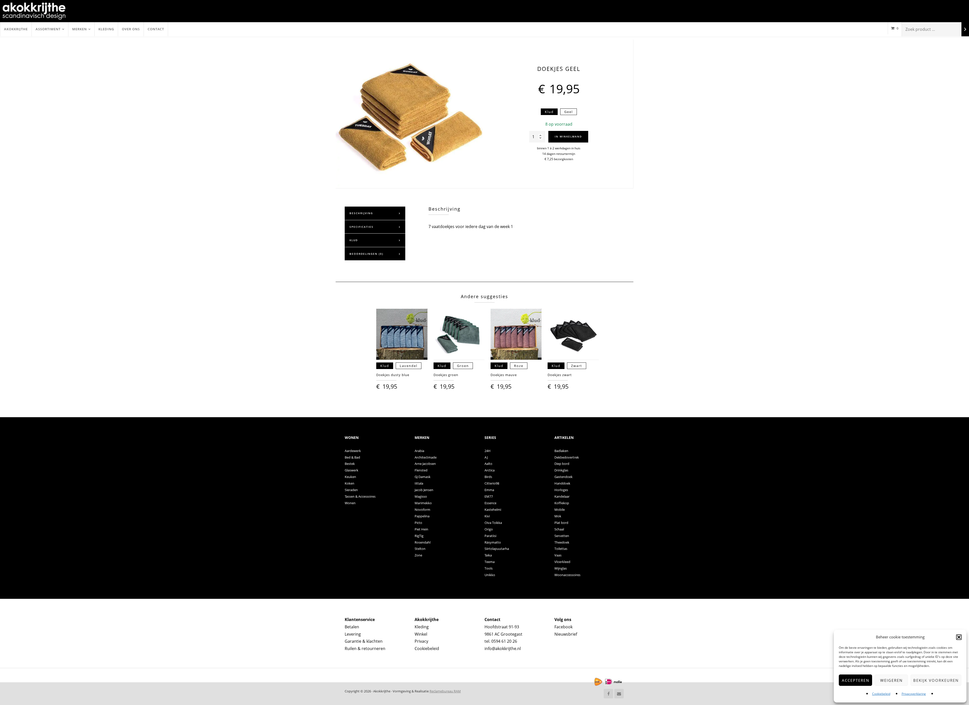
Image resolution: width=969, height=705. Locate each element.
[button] (958, 637)
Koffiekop (561, 503)
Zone (418, 555)
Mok (557, 516)
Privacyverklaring (914, 694)
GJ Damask (422, 476)
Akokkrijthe (16, 29)
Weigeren (891, 680)
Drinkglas (561, 470)
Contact (156, 29)
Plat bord (561, 522)
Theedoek (561, 542)
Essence (490, 503)
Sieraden (351, 490)
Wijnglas (560, 568)
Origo (488, 529)
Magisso (421, 496)
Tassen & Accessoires (360, 496)
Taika (488, 555)
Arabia (419, 450)
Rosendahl (422, 542)
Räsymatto (492, 542)
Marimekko (423, 503)
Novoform (422, 509)
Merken (79, 29)
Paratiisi (490, 535)
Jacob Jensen (424, 490)
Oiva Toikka (493, 522)
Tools (488, 568)
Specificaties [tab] (361, 227)
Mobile (559, 509)
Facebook (563, 627)
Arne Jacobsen (425, 463)
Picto (418, 522)
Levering (353, 634)
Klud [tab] (353, 240)
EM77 (488, 496)
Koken (349, 483)
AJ (486, 457)
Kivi (487, 516)
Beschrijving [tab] (361, 213)
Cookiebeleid (881, 694)
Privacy (421, 641)
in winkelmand (568, 136)
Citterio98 (491, 483)
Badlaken (561, 450)
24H (487, 450)
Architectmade (426, 457)
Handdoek (562, 483)
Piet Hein (421, 529)
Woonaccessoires (567, 575)
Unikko (489, 575)
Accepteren (855, 680)
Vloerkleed (562, 561)
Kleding (106, 29)
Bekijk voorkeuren (936, 680)
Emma (489, 490)
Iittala (419, 483)
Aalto (488, 463)
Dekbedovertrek (566, 457)
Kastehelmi (492, 509)
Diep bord (561, 463)
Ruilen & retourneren (365, 648)
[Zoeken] (965, 29)
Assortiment (48, 29)
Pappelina (422, 516)
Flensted (421, 470)
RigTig (419, 535)
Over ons (131, 29)
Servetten (561, 535)
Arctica (489, 470)
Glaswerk (351, 470)
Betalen (352, 627)
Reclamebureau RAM (445, 691)
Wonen (350, 503)
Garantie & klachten (364, 641)
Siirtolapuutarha (496, 548)
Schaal (559, 529)
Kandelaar (562, 496)
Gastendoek (563, 476)
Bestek (350, 463)
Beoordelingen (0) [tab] (366, 254)
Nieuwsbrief (565, 634)
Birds (488, 476)
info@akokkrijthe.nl (502, 648)
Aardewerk (353, 450)
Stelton (420, 548)
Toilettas (560, 548)
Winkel (421, 634)
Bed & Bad (352, 457)
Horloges (561, 490)
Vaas (557, 555)
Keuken (350, 476)
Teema (489, 561)
